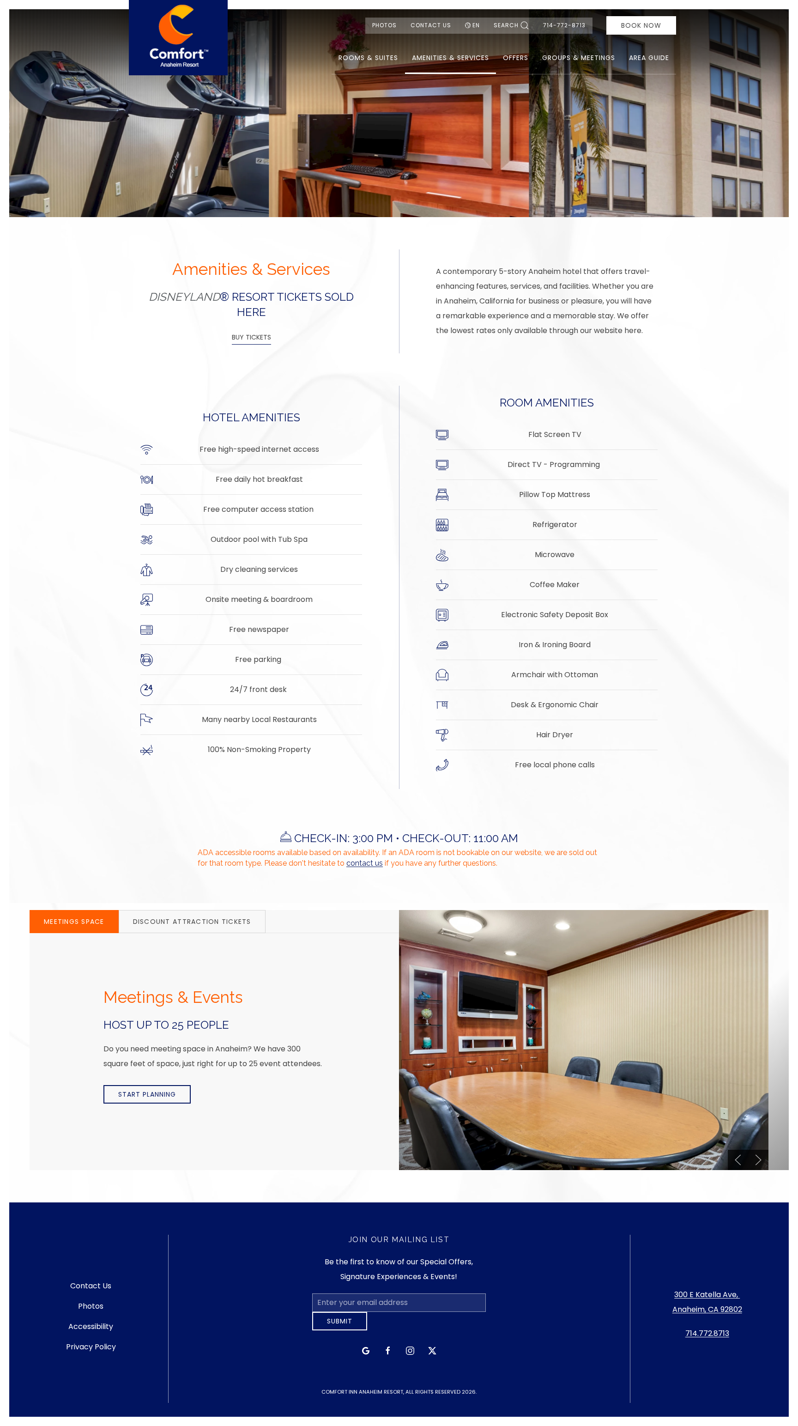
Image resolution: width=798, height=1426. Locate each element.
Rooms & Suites (368, 57)
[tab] (74, 921)
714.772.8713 (707, 1337)
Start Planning (147, 1094)
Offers (515, 57)
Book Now (641, 25)
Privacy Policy (91, 1350)
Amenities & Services (450, 57)
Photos (384, 25)
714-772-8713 (564, 25)
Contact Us (431, 25)
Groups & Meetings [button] (578, 57)
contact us (364, 863)
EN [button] (476, 25)
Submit (339, 1328)
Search (506, 25)
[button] (738, 1160)
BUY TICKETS (251, 337)
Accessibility (90, 1330)
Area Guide (649, 57)
